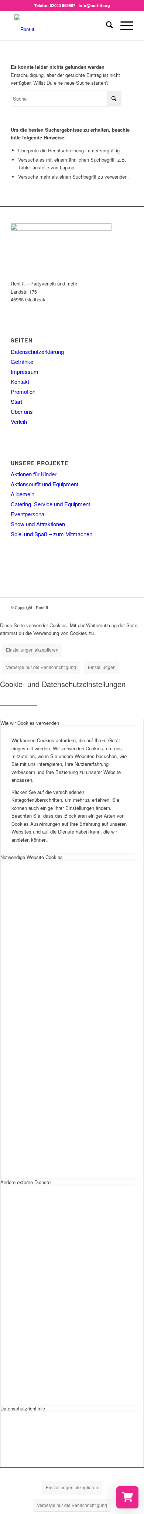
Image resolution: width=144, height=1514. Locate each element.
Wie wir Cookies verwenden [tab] (29, 722)
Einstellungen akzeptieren (32, 649)
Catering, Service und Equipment (50, 504)
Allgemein (22, 494)
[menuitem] (106, 25)
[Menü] (123, 25)
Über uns (22, 411)
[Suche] (106, 25)
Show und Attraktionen (38, 524)
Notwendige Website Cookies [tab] (31, 857)
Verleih (19, 421)
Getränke (22, 361)
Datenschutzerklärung (37, 351)
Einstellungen (102, 667)
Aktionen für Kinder (33, 474)
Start (16, 401)
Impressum (24, 371)
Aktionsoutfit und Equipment (44, 484)
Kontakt (20, 381)
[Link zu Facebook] (105, 607)
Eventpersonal (28, 514)
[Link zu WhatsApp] (127, 607)
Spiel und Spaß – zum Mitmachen (51, 534)
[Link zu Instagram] (116, 607)
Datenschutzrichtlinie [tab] (22, 1408)
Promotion (23, 391)
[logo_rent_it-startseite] (60, 25)
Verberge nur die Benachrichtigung (41, 667)
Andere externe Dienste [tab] (25, 1182)
